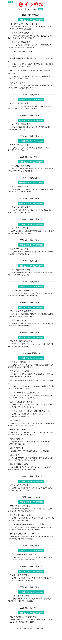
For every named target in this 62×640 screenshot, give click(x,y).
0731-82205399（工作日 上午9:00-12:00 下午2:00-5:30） (32, 628)
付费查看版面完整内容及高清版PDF (31, 20)
